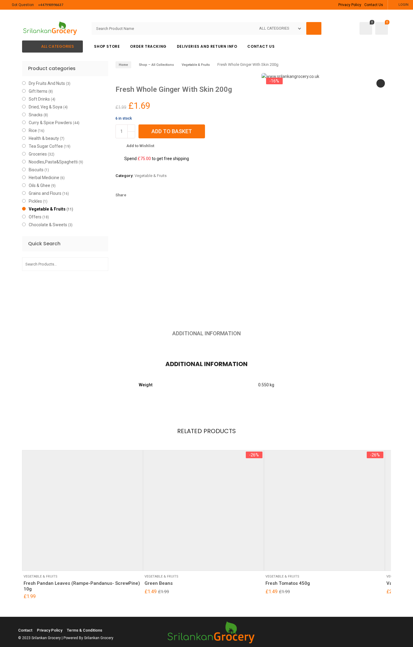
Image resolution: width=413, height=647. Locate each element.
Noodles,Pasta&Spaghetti (53, 161)
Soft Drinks (39, 99)
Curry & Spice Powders (50, 122)
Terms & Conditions (84, 630)
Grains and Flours (45, 193)
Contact (25, 630)
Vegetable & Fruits (196, 65)
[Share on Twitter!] (154, 195)
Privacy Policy (349, 5)
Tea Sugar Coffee (46, 146)
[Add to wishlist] (47, 561)
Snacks (36, 114)
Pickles (35, 201)
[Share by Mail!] (144, 195)
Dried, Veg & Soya (45, 107)
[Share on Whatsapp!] (175, 195)
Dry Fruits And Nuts (47, 83)
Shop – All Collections (156, 65)
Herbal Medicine (44, 177)
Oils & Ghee (39, 185)
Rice (33, 130)
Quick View (62, 561)
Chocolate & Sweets (48, 224)
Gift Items (38, 91)
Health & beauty (44, 138)
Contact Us (373, 5)
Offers (35, 216)
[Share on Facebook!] (134, 195)
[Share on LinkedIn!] (185, 195)
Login (403, 5)
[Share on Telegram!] (165, 195)
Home (123, 65)
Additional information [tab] (206, 333)
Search (101, 264)
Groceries (38, 154)
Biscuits (36, 169)
